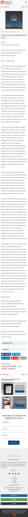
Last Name (5, 435)
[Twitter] (12, 473)
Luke (19, 366)
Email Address (6, 422)
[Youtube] (18, 473)
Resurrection (12, 369)
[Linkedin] (15, 473)
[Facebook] (9, 473)
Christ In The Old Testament (9, 366)
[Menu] (26, 2)
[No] (26, 512)
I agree (14, 515)
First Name (5, 429)
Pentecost (4, 369)
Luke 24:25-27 (10, 61)
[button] (6, 354)
